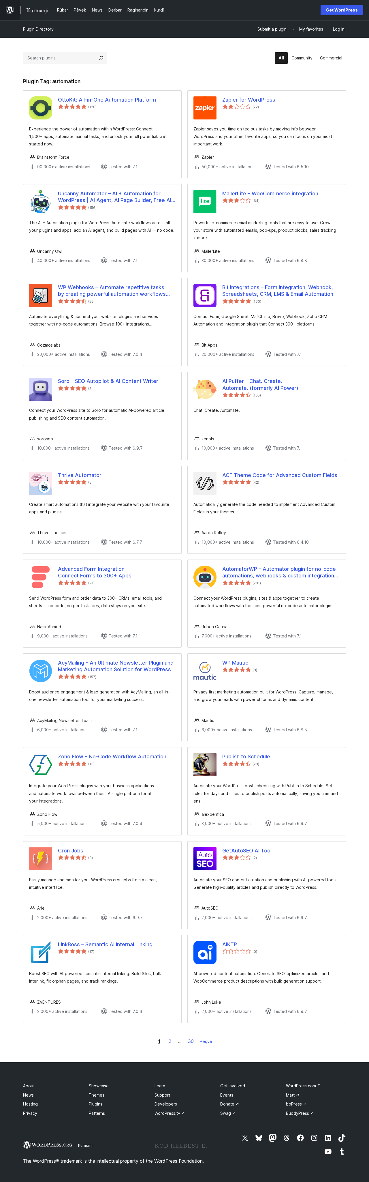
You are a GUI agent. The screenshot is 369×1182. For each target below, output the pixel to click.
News (28, 1095)
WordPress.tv (170, 1113)
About (29, 1085)
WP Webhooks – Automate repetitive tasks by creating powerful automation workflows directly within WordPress (112, 291)
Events (226, 1095)
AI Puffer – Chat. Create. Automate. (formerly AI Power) (260, 384)
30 (191, 1041)
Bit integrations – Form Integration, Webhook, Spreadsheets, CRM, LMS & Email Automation (277, 290)
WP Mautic (235, 663)
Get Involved (232, 1085)
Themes (96, 1095)
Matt (293, 1095)
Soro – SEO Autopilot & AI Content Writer (108, 381)
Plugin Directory (38, 29)
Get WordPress (342, 10)
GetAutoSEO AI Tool (247, 851)
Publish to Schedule (246, 756)
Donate (229, 1103)
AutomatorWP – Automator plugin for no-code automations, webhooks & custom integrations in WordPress (279, 572)
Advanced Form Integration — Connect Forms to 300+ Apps (94, 572)
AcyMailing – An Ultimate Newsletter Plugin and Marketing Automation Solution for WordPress (116, 666)
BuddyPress (300, 1113)
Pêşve (206, 1041)
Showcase (99, 1085)
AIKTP (229, 944)
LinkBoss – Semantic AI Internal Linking (105, 944)
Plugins (95, 1103)
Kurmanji (85, 1145)
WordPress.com (303, 1085)
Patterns (97, 1113)
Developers (166, 1103)
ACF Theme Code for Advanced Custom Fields (279, 475)
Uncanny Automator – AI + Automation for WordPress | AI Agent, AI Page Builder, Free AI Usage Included (114, 197)
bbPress (296, 1103)
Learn (160, 1085)
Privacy (30, 1113)
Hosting (30, 1103)
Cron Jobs (70, 851)
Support (162, 1095)
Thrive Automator (79, 475)
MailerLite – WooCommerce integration (270, 193)
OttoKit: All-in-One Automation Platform (107, 100)
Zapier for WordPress (248, 100)
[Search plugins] (101, 58)
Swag (228, 1113)
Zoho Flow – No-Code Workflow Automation (112, 756)
